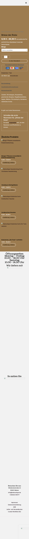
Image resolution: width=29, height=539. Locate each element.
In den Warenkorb (14, 61)
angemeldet (12, 122)
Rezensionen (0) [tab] (6, 90)
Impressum (14, 502)
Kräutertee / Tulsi (9, 31)
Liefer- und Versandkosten (14, 509)
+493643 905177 (14, 495)
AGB (14, 507)
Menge (3, 47)
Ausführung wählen (8, 162)
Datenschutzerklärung (14, 505)
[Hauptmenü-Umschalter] (26, 2)
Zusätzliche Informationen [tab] (9, 87)
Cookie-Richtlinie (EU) (14, 511)
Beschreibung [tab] (5, 83)
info (14, 492)
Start (2, 31)
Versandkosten (14, 75)
